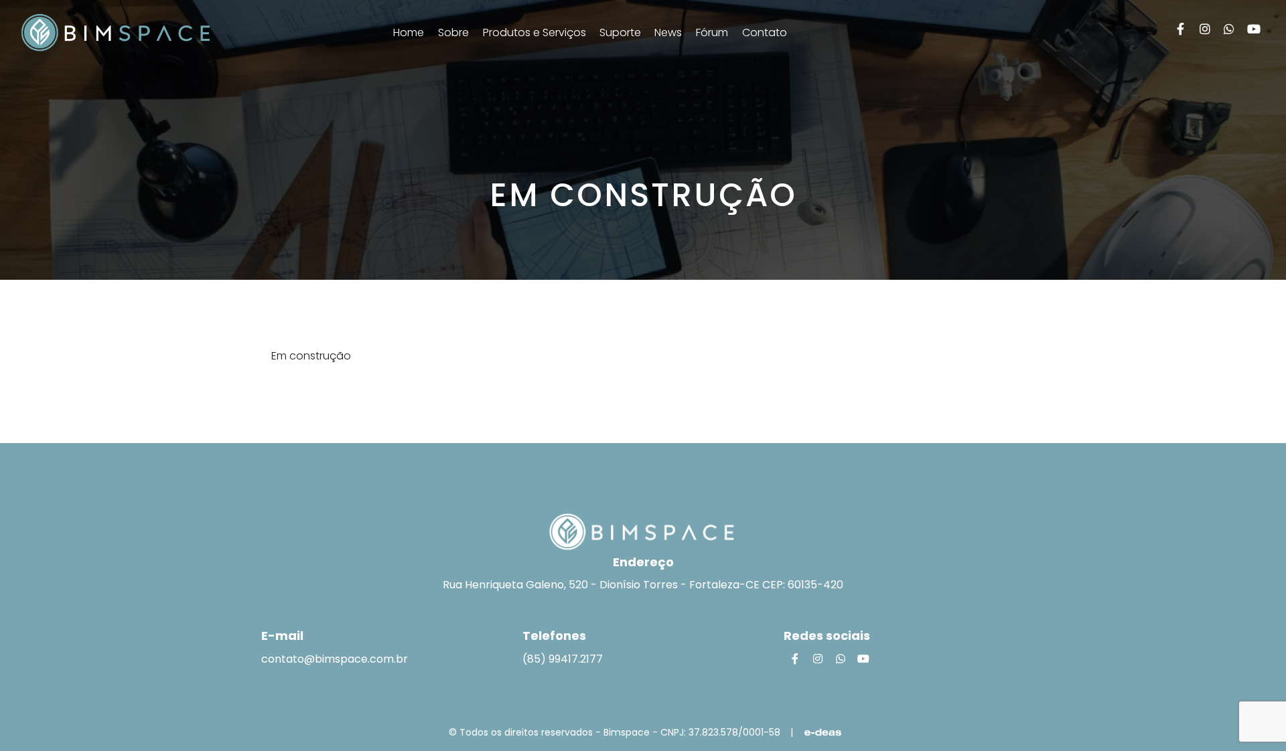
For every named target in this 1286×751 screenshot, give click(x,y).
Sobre (453, 32)
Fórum (712, 32)
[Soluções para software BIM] (115, 32)
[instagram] (1205, 29)
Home (408, 32)
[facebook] (1180, 29)
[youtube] (1254, 29)
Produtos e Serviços (536, 32)
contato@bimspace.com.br (334, 659)
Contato (764, 32)
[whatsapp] (1229, 29)
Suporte (621, 32)
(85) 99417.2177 (562, 659)
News (668, 32)
